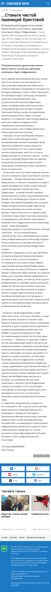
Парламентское (7, 529)
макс (40, 480)
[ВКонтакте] (34, 455)
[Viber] (44, 455)
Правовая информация (36, 538)
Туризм (34, 529)
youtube (15, 474)
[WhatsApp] (48, 455)
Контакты (13, 538)
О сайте (4, 538)
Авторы (22, 538)
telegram (39, 474)
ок (40, 468)
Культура (5, 10)
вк (15, 468)
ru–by (15, 480)
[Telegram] (41, 455)
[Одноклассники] (38, 455)
